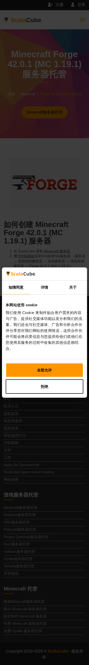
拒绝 (44, 386)
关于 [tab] (73, 287)
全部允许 (44, 370)
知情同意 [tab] (16, 287)
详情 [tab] (44, 287)
